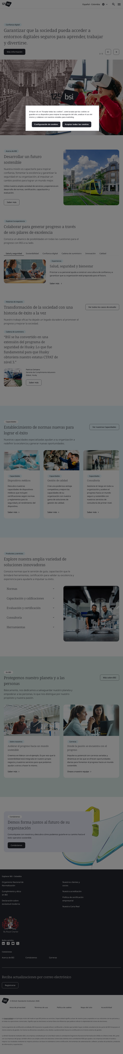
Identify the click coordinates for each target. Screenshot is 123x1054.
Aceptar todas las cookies (77, 124)
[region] (62, 118)
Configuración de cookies (46, 124)
